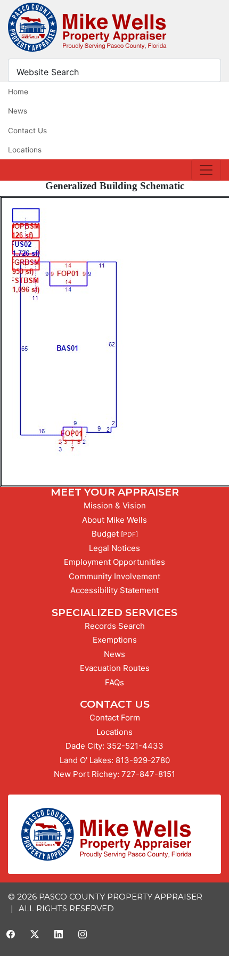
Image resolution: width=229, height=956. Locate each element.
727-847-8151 (148, 774)
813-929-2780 (143, 760)
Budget (105, 534)
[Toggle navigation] (206, 170)
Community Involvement (114, 576)
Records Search (115, 626)
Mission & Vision (115, 505)
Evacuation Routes (115, 668)
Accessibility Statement (114, 590)
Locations (25, 149)
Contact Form (114, 717)
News (17, 111)
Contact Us (27, 130)
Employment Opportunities (114, 562)
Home (18, 91)
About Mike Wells (114, 520)
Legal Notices (114, 548)
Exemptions (115, 640)
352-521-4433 (135, 746)
